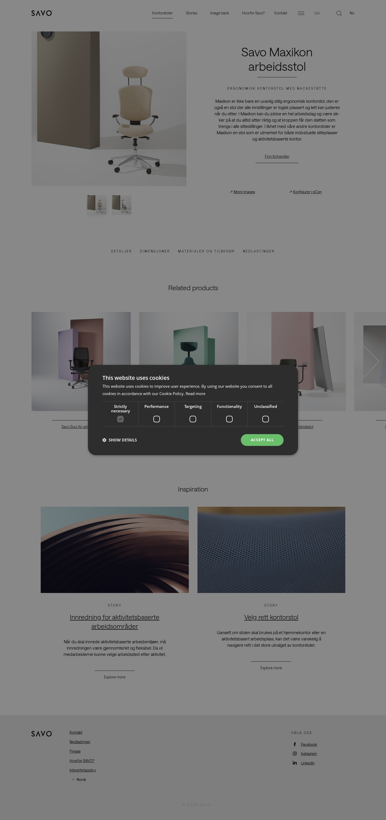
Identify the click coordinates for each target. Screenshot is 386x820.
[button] (119, 440)
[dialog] (193, 410)
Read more (195, 393)
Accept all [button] (262, 439)
